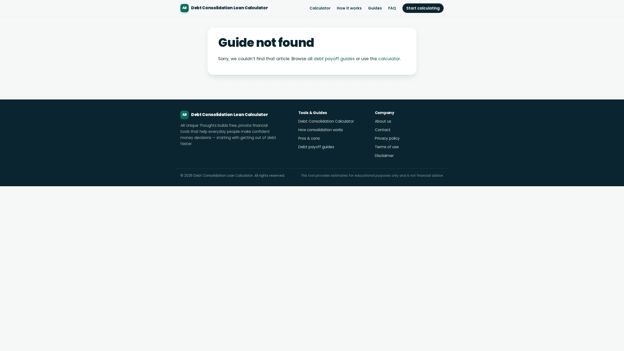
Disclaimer (384, 155)
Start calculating (423, 8)
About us (383, 121)
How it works (349, 8)
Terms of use (387, 146)
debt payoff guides (334, 59)
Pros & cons (309, 138)
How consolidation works (320, 129)
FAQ (392, 8)
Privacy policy (387, 138)
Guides (375, 8)
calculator (389, 59)
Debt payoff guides (316, 146)
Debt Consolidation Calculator (326, 121)
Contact (382, 129)
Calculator (320, 8)
